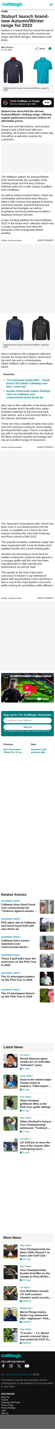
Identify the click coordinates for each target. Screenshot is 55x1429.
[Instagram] (12, 1367)
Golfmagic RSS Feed (10, 1402)
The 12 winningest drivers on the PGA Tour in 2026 (18, 995)
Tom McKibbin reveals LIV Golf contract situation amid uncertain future (35, 1294)
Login (3, 1410)
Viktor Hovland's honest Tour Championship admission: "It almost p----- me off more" (35, 1125)
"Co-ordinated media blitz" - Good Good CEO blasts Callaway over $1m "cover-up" (28, 383)
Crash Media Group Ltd (18, 1374)
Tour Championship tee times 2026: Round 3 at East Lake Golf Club (35, 1252)
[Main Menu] (51, 4)
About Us (5, 1397)
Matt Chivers (7, 47)
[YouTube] (27, 1367)
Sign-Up (4, 1413)
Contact (4, 1400)
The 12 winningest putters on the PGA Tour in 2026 (18, 978)
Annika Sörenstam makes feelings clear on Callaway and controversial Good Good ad (28, 394)
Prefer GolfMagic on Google (25, 101)
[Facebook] (4, 1367)
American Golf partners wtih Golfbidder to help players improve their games (40, 751)
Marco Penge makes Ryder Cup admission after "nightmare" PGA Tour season (34, 1315)
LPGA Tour (25, 1076)
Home (4, 11)
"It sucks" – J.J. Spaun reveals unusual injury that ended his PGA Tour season (35, 1336)
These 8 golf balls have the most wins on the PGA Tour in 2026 (18, 962)
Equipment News (10, 901)
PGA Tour (25, 1097)
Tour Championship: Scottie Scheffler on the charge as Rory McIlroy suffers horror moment (35, 1273)
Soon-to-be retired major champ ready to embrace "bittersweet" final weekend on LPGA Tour (35, 1083)
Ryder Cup (25, 1308)
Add (47, 102)
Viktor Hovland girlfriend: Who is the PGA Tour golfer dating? (35, 1103)
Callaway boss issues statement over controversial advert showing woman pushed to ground (18, 944)
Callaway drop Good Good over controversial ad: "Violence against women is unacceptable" (19, 908)
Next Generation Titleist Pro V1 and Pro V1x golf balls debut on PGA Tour (14, 751)
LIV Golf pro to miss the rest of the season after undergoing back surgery (35, 1146)
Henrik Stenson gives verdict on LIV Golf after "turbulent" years (35, 1062)
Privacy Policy (9, 733)
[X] (20, 1367)
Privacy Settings (8, 1408)
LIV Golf (24, 1055)
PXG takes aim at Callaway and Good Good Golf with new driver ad (18, 925)
